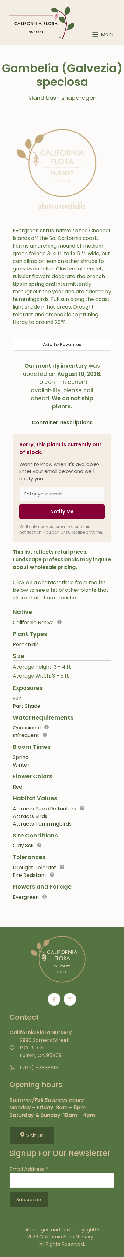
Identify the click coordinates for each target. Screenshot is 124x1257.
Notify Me (62, 511)
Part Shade (26, 706)
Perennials (26, 644)
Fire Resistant (29, 875)
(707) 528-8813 (39, 1067)
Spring (21, 757)
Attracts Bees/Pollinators (44, 808)
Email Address (29, 1169)
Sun (17, 698)
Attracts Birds (30, 816)
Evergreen (26, 897)
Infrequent (26, 735)
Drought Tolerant (34, 867)
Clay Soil (23, 845)
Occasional (27, 727)
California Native (33, 622)
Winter (21, 765)
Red (17, 786)
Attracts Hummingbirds (42, 824)
